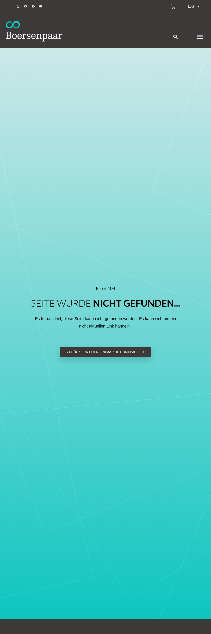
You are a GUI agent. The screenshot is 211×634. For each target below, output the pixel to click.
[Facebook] (33, 6)
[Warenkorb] (173, 7)
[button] (175, 37)
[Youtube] (25, 6)
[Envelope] (40, 6)
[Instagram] (18, 6)
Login (191, 6)
